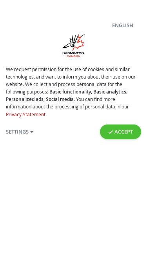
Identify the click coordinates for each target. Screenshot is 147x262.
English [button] (122, 25)
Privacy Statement (25, 114)
